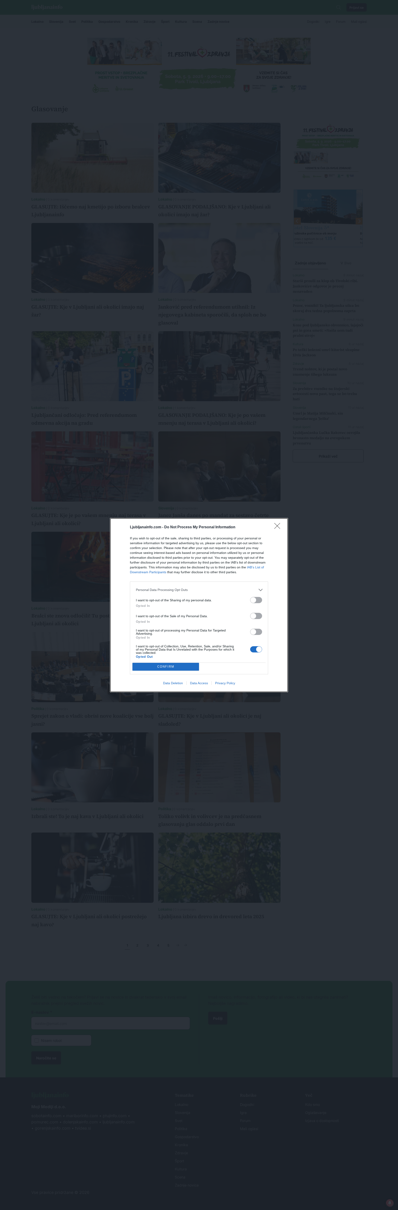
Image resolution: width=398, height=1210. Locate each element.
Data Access (199, 683)
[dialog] (199, 605)
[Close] (278, 527)
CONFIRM (165, 666)
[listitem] (199, 589)
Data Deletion (173, 683)
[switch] (256, 600)
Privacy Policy (225, 683)
